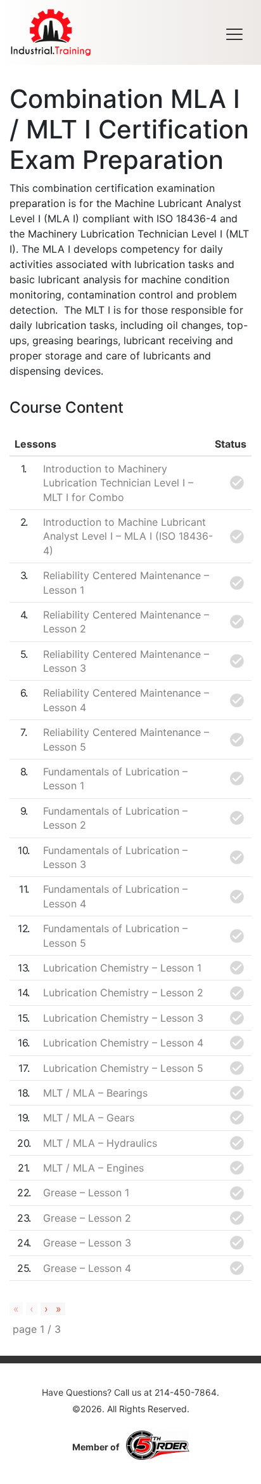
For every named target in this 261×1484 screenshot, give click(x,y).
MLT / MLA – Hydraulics (100, 1143)
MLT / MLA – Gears (88, 1117)
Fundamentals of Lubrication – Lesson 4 (115, 896)
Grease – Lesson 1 (86, 1192)
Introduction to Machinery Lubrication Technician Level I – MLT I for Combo (118, 483)
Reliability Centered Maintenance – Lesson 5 (126, 739)
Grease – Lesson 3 (87, 1242)
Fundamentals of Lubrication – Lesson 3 (115, 857)
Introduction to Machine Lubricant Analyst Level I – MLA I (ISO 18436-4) (128, 536)
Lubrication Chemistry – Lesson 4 (123, 1042)
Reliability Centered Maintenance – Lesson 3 (126, 661)
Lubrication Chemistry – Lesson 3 (123, 1018)
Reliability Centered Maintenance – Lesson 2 (126, 621)
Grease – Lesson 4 (87, 1268)
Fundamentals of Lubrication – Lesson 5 (115, 935)
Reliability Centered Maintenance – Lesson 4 (126, 699)
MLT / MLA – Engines (93, 1167)
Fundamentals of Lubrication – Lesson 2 (115, 818)
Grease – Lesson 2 (87, 1218)
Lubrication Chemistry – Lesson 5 (123, 1068)
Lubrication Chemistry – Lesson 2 (123, 992)
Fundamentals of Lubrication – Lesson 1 (115, 778)
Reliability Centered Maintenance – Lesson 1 (126, 582)
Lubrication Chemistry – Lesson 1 (122, 967)
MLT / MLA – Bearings (95, 1092)
